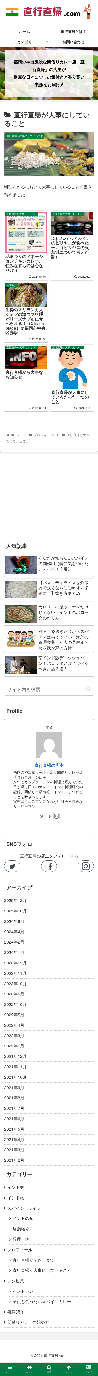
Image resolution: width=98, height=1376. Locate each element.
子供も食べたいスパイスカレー (42, 1301)
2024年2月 (14, 942)
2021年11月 (15, 1067)
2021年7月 (14, 1108)
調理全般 (21, 1239)
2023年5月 (14, 994)
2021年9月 (14, 1087)
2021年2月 (14, 1160)
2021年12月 (15, 1056)
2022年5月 (14, 1015)
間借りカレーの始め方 (28, 1322)
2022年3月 (14, 1036)
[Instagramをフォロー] (86, 866)
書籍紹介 (15, 1312)
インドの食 (23, 1218)
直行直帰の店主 (49, 765)
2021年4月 (14, 1139)
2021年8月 (14, 1098)
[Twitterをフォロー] (12, 866)
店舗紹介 (21, 1229)
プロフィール (19, 1250)
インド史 (15, 1187)
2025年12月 (15, 900)
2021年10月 (15, 1077)
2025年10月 (15, 911)
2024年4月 (14, 932)
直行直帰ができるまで (33, 1260)
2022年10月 (15, 1004)
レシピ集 (15, 1281)
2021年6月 (14, 1119)
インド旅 (15, 1198)
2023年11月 (15, 973)
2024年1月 (14, 952)
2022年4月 (14, 1025)
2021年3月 (14, 1150)
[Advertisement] (49, 494)
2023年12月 (15, 963)
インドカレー (25, 1291)
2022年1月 (14, 1046)
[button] (88, 689)
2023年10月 (15, 984)
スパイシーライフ (24, 1208)
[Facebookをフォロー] (49, 866)
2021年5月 (14, 1129)
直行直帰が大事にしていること (42, 1270)
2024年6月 (14, 921)
